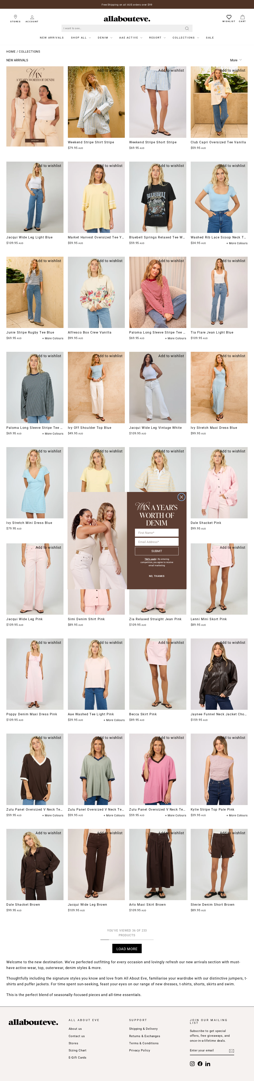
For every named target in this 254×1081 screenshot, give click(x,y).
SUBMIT (156, 551)
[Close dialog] (181, 497)
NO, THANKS (157, 576)
